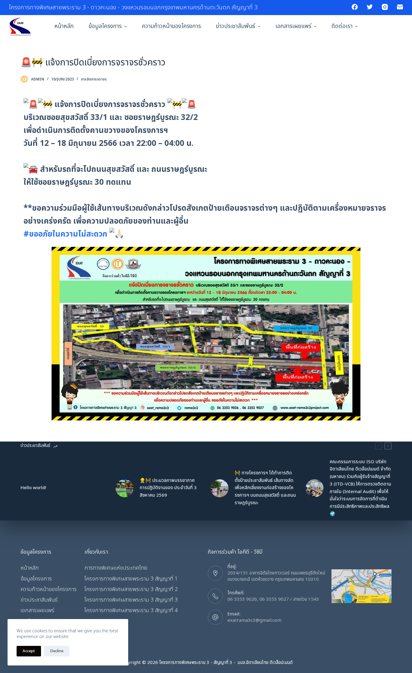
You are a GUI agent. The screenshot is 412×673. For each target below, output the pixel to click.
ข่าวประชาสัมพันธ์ (235, 26)
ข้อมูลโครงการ (105, 26)
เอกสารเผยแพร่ (293, 26)
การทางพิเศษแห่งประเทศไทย (115, 568)
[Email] (400, 7)
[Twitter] (370, 7)
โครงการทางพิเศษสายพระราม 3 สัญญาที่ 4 (131, 610)
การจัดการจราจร (94, 79)
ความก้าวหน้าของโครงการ (171, 26)
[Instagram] (385, 7)
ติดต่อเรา (342, 26)
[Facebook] (355, 7)
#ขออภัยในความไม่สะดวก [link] (65, 234)
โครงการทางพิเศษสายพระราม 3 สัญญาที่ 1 (131, 579)
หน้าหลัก (64, 26)
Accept (29, 651)
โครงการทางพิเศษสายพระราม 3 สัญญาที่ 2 (131, 589)
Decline (56, 651)
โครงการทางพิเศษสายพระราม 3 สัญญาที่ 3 (131, 600)
